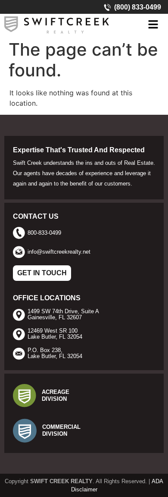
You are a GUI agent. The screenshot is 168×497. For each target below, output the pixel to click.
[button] (153, 25)
